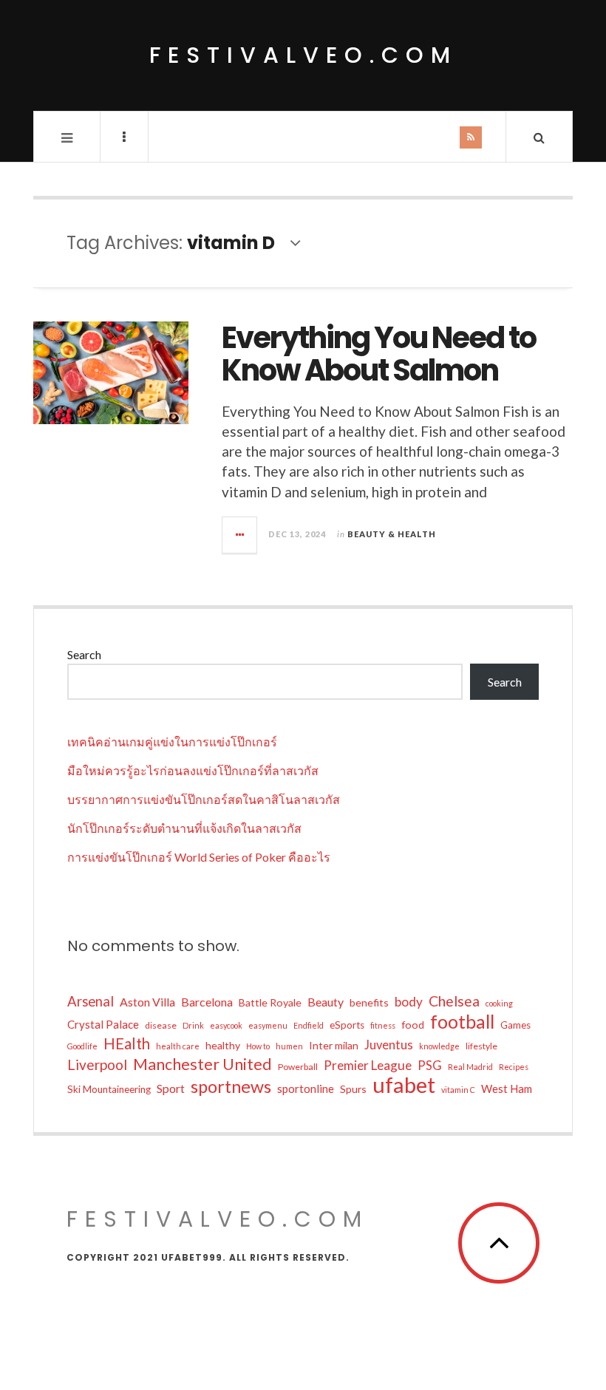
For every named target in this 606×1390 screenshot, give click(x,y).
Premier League (368, 1065)
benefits (369, 1002)
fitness (382, 1025)
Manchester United (202, 1064)
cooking (499, 1003)
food (412, 1024)
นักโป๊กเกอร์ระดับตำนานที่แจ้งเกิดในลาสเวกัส (184, 828)
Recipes (513, 1067)
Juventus (388, 1045)
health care (178, 1046)
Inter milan (333, 1045)
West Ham (506, 1088)
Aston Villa (147, 1002)
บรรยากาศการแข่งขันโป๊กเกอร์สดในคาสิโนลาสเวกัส (203, 799)
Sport (171, 1088)
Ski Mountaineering (109, 1089)
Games (515, 1025)
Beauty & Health (391, 534)
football (462, 1021)
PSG (430, 1065)
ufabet (403, 1085)
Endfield (308, 1025)
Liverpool (97, 1064)
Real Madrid (470, 1067)
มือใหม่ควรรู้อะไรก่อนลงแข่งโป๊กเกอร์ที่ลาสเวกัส (193, 770)
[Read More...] (240, 535)
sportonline (305, 1088)
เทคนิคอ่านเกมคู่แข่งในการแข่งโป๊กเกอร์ (172, 742)
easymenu (267, 1025)
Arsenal (90, 1001)
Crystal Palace (103, 1024)
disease (161, 1025)
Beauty (325, 1002)
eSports (347, 1025)
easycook (226, 1025)
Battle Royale (270, 1002)
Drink (193, 1025)
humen (289, 1046)
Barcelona (207, 1002)
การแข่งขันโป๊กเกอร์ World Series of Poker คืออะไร (198, 857)
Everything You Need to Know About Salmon (379, 354)
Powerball (298, 1066)
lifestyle (481, 1046)
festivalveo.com (303, 55)
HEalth (126, 1043)
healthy (222, 1045)
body (409, 1001)
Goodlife (82, 1046)
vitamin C (458, 1089)
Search (84, 654)
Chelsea (454, 1000)
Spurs (353, 1089)
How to (258, 1046)
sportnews (231, 1086)
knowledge (439, 1046)
